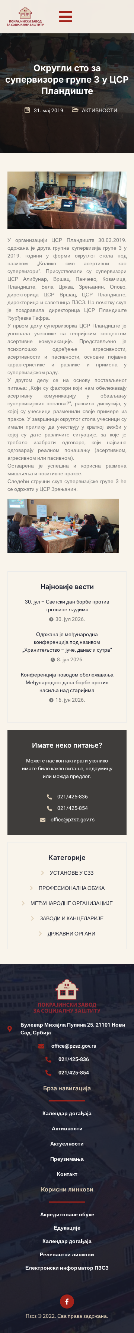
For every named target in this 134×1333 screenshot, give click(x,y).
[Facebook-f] (67, 1301)
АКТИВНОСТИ (99, 110)
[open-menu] (66, 16)
